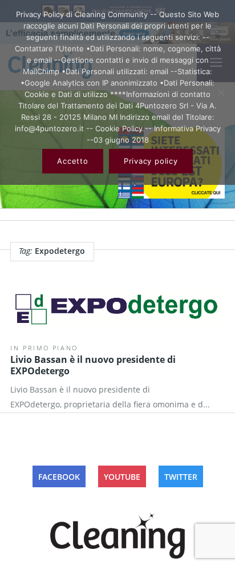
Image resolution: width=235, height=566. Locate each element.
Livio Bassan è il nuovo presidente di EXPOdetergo (93, 365)
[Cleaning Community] (117, 533)
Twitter (180, 476)
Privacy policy (151, 160)
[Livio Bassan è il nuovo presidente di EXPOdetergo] (117, 311)
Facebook (59, 476)
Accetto (72, 160)
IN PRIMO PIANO (44, 347)
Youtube (122, 476)
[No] (220, 92)
